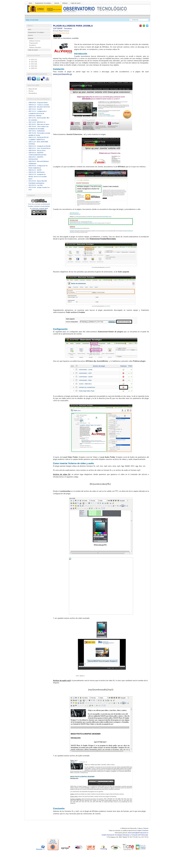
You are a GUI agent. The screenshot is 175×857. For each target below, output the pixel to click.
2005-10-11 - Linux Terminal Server (39, 148)
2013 (31, 59)
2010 (31, 66)
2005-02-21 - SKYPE (35, 170)
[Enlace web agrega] (65, 850)
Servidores (68, 28)
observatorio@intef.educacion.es (138, 832)
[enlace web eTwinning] (103, 850)
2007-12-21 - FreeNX (35, 109)
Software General (34, 41)
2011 (31, 64)
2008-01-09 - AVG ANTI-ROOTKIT (39, 107)
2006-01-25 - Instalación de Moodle (39, 146)
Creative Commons (142, 830)
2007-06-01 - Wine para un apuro (39, 124)
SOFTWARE (58, 28)
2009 (31, 68)
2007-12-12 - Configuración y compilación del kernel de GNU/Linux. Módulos (38, 113)
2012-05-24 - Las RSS (36, 185)
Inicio (30, 3)
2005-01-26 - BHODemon (37, 172)
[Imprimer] (144, 27)
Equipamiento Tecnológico (43, 3)
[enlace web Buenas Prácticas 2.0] (53, 850)
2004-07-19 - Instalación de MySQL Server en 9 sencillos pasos (38, 176)
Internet (56, 3)
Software (65, 3)
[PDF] (140, 27)
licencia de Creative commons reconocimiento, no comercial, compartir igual (39, 206)
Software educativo (35, 47)
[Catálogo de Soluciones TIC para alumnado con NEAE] (128, 850)
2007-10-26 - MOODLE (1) (37, 122)
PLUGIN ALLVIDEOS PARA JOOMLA (73, 25)
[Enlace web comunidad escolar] (78, 850)
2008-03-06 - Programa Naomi (38, 102)
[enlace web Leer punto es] (90, 850)
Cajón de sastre (76, 3)
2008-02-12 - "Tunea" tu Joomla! (39, 104)
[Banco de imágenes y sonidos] (141, 850)
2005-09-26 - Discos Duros (37, 150)
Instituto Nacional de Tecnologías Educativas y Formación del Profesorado (125, 835)
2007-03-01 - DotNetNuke (37, 131)
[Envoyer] (147, 27)
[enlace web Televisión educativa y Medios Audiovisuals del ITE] (115, 850)
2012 (31, 61)
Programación (33, 43)
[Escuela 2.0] (40, 850)
